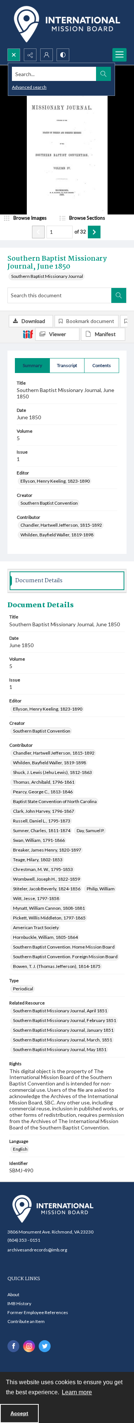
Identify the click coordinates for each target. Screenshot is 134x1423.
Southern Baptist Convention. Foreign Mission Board (65, 956)
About (13, 1294)
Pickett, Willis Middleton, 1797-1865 (49, 918)
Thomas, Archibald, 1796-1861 (43, 782)
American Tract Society (36, 927)
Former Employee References (37, 1312)
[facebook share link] (13, 1346)
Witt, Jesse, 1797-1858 (36, 898)
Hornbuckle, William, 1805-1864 (45, 937)
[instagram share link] (29, 1346)
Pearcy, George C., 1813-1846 (43, 791)
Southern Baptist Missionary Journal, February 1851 (64, 1020)
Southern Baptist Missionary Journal (47, 276)
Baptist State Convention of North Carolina (55, 801)
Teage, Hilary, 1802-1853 (38, 859)
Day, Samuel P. (91, 830)
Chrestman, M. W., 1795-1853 (43, 869)
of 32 (80, 232)
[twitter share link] (45, 1346)
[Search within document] (118, 295)
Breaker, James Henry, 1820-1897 (47, 850)
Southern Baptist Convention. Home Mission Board (64, 947)
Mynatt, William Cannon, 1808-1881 (49, 908)
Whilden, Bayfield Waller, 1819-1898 (56, 534)
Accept (19, 1413)
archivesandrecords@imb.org (37, 1250)
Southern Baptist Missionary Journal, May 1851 (59, 1049)
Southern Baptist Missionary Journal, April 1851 (60, 1010)
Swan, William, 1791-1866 (39, 840)
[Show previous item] (38, 232)
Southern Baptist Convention (49, 503)
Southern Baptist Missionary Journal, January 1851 (63, 1030)
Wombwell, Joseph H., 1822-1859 (46, 879)
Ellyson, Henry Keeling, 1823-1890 (55, 481)
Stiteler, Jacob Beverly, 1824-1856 (46, 888)
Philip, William (101, 888)
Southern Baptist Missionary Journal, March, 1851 (62, 1040)
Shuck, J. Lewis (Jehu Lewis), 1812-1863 (52, 772)
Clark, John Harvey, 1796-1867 (43, 811)
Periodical (23, 988)
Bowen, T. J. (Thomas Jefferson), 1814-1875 (56, 966)
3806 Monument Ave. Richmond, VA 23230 (50, 1232)
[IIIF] (28, 333)
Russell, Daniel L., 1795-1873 (41, 821)
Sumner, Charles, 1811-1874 (41, 830)
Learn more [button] (77, 1392)
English (20, 1149)
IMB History (19, 1303)
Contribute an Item (26, 1321)
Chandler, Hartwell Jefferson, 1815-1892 (61, 525)
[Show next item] (94, 232)
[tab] (32, 365)
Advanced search (29, 87)
